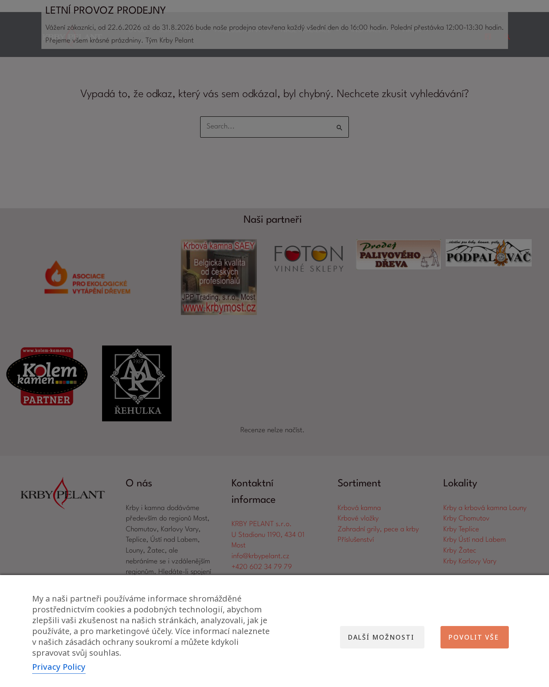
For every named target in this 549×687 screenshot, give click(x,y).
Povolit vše (474, 637)
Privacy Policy (59, 666)
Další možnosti (381, 637)
